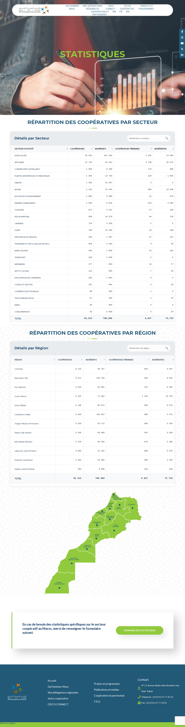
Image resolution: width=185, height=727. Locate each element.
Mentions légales (7, 723)
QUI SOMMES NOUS (72, 7)
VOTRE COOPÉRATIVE (127, 7)
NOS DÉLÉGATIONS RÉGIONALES (92, 7)
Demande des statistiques (139, 630)
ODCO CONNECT (110, 7)
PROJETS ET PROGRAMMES (146, 7)
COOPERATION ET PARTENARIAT (100, 13)
